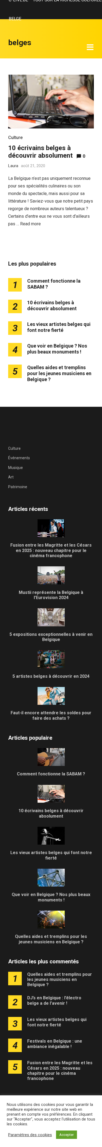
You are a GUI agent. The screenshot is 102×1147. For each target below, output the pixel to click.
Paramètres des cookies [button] (30, 1134)
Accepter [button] (66, 1135)
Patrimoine (17, 487)
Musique (15, 467)
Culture (15, 137)
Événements (19, 458)
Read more (30, 223)
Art (11, 477)
